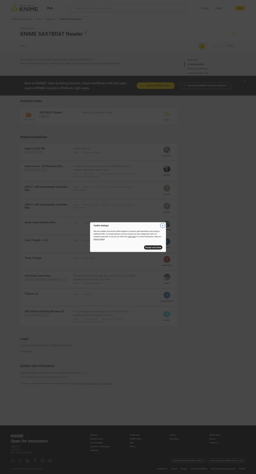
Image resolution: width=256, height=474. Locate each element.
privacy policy (99, 239)
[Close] (163, 225)
